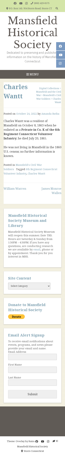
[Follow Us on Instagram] (26, 3)
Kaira (31, 441)
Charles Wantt (36, 173)
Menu (34, 74)
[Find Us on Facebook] (15, 3)
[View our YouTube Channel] (21, 3)
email (36, 249)
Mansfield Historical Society (33, 33)
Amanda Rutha (50, 113)
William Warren (15, 189)
